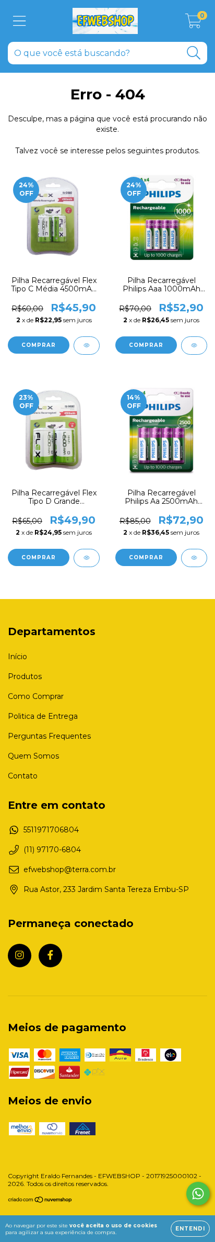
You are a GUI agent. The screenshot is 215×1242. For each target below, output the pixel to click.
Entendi (190, 1228)
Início (17, 656)
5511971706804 (51, 829)
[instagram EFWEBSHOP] (19, 955)
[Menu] (19, 21)
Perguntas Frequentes (49, 736)
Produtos (25, 676)
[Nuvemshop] (40, 1201)
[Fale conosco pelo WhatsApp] (198, 1193)
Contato (23, 776)
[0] (193, 23)
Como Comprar (36, 696)
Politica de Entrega (43, 716)
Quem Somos (33, 756)
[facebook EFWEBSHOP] (50, 955)
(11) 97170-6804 (52, 849)
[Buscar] (194, 53)
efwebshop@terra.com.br (69, 869)
